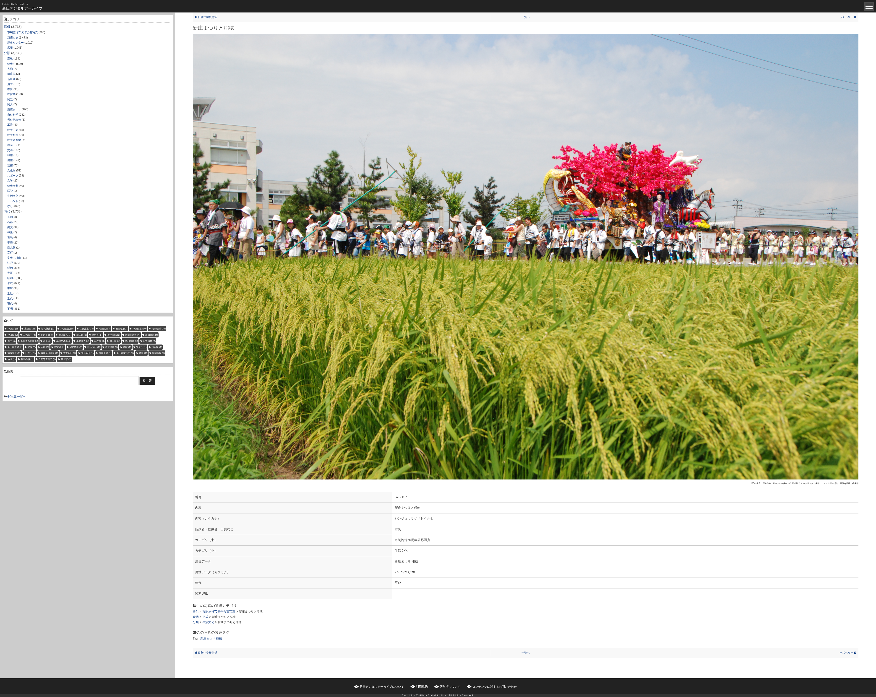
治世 (12, 359)
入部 (45, 347)
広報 (10, 47)
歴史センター (15, 42)
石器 (10, 222)
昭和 (10, 278)
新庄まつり (14, 109)
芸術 (10, 165)
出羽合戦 (151, 335)
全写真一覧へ (16, 396)
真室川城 (105, 353)
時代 (7, 211)
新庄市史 (12, 37)
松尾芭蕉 (48, 328)
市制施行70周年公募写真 (22, 32)
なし (10, 206)
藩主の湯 (27, 359)
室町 (10, 252)
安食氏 (141, 347)
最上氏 (115, 341)
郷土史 (11, 63)
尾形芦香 (76, 347)
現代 (10, 303)
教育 (10, 89)
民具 (10, 104)
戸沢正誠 (67, 328)
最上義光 (65, 335)
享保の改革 (63, 341)
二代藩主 (87, 328)
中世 (10, 288)
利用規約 (422, 686)
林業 (10, 155)
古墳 (10, 237)
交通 (10, 150)
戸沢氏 (13, 335)
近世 (10, 293)
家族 (32, 347)
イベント (12, 201)
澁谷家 (99, 341)
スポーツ (12, 175)
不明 (10, 308)
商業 (10, 145)
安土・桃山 (14, 257)
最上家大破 (15, 347)
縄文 (10, 227)
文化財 (11, 170)
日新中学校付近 (207, 17)
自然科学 (12, 114)
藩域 (127, 347)
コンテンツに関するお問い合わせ (494, 686)
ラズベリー (847, 17)
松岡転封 (159, 328)
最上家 (66, 359)
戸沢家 (13, 328)
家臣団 (30, 328)
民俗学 (11, 94)
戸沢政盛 (139, 328)
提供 (7, 27)
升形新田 (87, 353)
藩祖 (143, 353)
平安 (10, 242)
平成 (10, 283)
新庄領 (81, 335)
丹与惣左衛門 (47, 359)
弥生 (10, 232)
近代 (10, 298)
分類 (7, 53)
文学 (10, 180)
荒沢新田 (69, 353)
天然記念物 (14, 119)
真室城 (59, 347)
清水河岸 (111, 347)
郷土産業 (12, 185)
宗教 (10, 58)
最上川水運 (132, 335)
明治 (10, 267)
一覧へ (525, 17)
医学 (10, 190)
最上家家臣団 (125, 353)
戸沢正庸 (47, 335)
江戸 (10, 262)
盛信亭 (97, 335)
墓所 (47, 341)
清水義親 (14, 353)
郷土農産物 (14, 140)
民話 (10, 99)
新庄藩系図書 (29, 341)
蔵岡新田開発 (49, 353)
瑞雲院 (104, 328)
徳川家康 (131, 341)
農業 (10, 160)
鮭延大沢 (93, 347)
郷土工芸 (12, 130)
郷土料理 (12, 135)
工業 (10, 124)
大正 (10, 273)
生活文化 (12, 195)
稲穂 (219, 638)
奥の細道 (82, 341)
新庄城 (11, 73)
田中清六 (149, 341)
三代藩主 (29, 335)
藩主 (10, 84)
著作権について (450, 686)
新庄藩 (11, 79)
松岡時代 (158, 353)
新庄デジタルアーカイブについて (382, 686)
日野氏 (30, 353)
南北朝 (11, 247)
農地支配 (113, 335)
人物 (10, 68)
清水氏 (157, 347)
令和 (10, 217)
